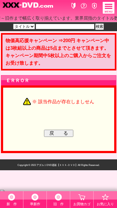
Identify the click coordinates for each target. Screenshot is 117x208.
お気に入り (105, 204)
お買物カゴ (81, 204)
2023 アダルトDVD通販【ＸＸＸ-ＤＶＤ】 (54, 165)
